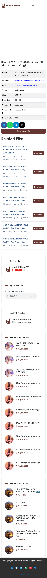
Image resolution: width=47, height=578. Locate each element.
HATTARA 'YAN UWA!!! (25, 546)
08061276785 (23, 575)
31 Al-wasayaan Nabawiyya (28, 410)
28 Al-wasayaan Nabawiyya (28, 436)
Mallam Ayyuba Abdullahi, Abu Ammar (30, 80)
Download (22, 131)
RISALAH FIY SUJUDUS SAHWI (26, 85)
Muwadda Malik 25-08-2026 (28, 356)
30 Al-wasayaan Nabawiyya (28, 396)
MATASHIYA (20, 502)
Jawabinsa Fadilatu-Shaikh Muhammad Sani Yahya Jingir (28, 533)
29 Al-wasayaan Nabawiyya (28, 423)
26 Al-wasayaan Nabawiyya (28, 463)
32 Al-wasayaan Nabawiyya (28, 383)
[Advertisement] (23, 35)
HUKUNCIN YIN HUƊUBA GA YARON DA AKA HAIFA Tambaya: (28, 518)
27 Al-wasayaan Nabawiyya (28, 449)
